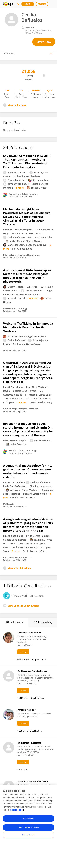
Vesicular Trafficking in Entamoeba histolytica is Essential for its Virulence (28, 327)
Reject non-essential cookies (28, 827)
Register (42, 4)
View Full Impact (17, 105)
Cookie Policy (17, 810)
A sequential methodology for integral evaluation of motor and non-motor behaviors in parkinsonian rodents (28, 471)
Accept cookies (28, 818)
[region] (28, 813)
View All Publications (19, 568)
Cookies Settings (28, 835)
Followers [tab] (14, 622)
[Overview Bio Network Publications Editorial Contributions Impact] (28, 53)
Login (28, 4)
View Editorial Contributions (23, 605)
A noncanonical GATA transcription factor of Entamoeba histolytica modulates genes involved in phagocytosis (28, 275)
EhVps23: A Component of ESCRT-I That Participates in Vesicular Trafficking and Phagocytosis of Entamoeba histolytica (27, 161)
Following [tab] (43, 622)
